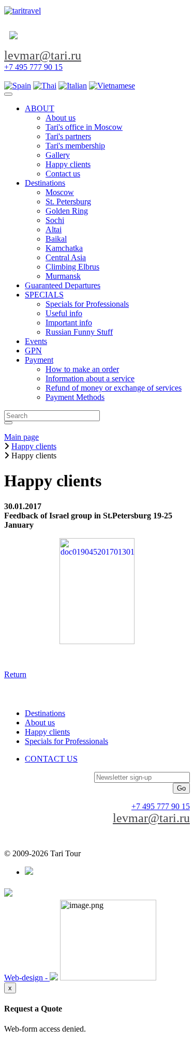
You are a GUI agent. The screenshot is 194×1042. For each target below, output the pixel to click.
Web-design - (27, 977)
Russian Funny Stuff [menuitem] (79, 332)
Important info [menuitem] (69, 322)
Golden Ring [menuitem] (67, 210)
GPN (33, 350)
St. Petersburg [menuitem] (68, 201)
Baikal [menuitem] (56, 238)
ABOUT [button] (39, 108)
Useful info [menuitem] (64, 313)
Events (36, 341)
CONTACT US (51, 758)
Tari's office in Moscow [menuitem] (84, 127)
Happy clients (47, 731)
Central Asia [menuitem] (66, 257)
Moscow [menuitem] (60, 192)
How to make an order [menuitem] (82, 369)
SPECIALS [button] (44, 294)
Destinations (45, 713)
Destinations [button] (45, 182)
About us (40, 722)
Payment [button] (39, 359)
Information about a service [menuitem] (90, 378)
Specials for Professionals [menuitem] (87, 304)
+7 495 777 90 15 (33, 67)
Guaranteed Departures (62, 285)
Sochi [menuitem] (55, 220)
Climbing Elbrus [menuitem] (72, 266)
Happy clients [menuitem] (68, 164)
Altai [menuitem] (54, 229)
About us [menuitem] (61, 117)
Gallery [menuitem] (58, 155)
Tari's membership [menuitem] (75, 145)
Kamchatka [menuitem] (64, 248)
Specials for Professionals (66, 741)
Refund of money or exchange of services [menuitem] (114, 387)
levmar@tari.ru (42, 55)
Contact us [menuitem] (63, 173)
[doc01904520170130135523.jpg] (97, 591)
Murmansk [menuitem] (63, 276)
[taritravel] (22, 10)
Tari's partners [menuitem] (68, 136)
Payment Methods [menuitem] (75, 397)
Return (15, 674)
